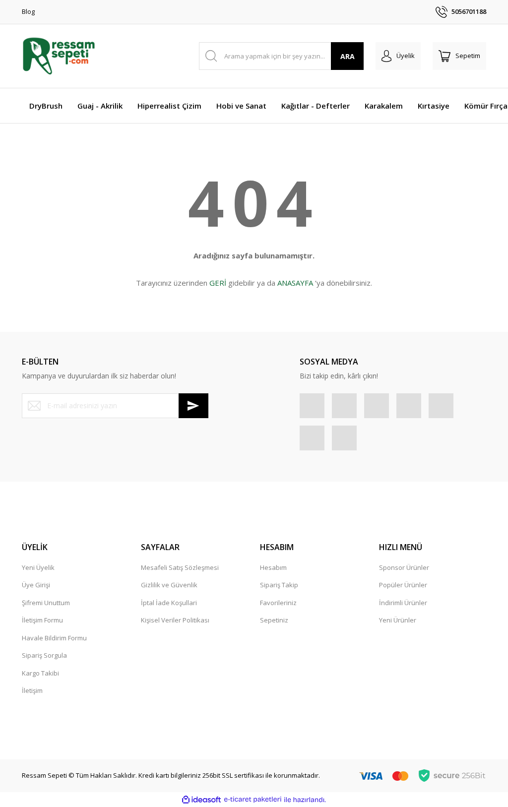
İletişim (32, 690)
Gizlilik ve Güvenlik (169, 584)
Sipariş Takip (279, 584)
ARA (347, 56)
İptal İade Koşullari (169, 602)
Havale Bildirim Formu (54, 637)
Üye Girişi (36, 584)
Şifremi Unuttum (46, 602)
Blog (28, 11)
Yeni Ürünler (397, 620)
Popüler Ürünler (403, 584)
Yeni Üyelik (38, 567)
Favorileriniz (278, 602)
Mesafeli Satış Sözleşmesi (180, 567)
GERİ (217, 283)
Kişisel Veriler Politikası (175, 620)
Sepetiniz (274, 620)
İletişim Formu (42, 620)
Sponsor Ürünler (404, 567)
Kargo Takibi (40, 673)
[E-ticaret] (253, 800)
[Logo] (59, 56)
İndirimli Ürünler (403, 602)
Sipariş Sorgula (44, 655)
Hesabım (273, 567)
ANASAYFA (295, 283)
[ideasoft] (201, 800)
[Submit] (193, 405)
